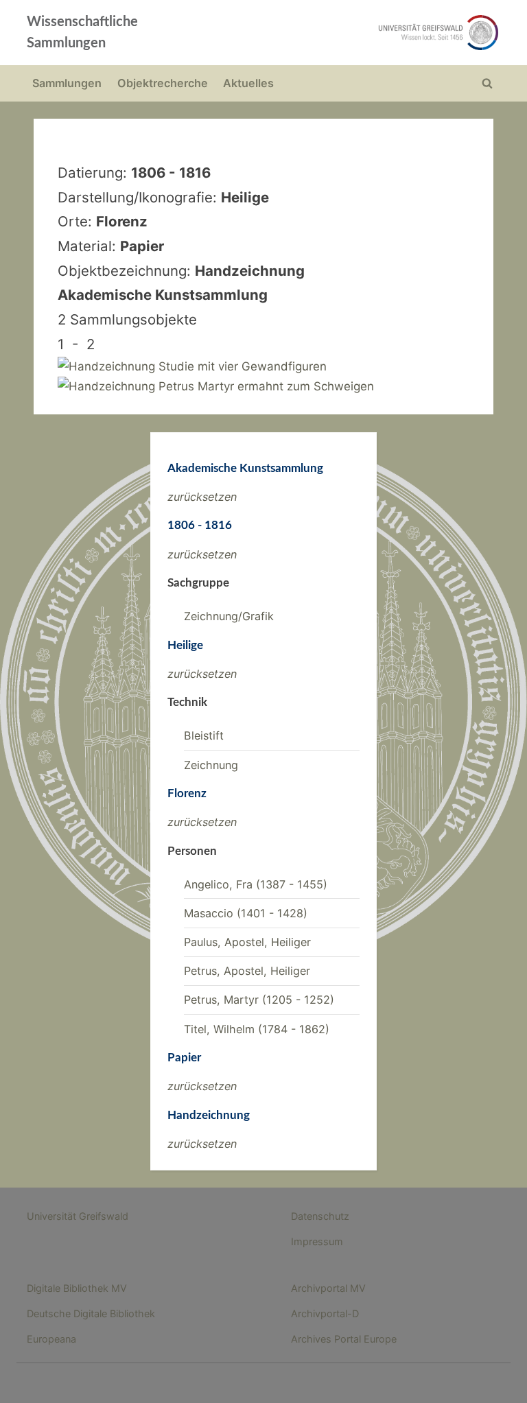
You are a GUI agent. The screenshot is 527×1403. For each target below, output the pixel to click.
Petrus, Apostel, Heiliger (247, 971)
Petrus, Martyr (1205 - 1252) (259, 999)
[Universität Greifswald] (358, 32)
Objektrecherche (162, 83)
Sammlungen (67, 83)
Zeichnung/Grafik (229, 616)
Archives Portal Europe (344, 1339)
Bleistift (204, 735)
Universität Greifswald (77, 1216)
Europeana (51, 1339)
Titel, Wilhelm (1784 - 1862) (256, 1029)
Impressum (317, 1241)
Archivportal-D (325, 1313)
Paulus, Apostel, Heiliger (247, 942)
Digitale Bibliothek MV (77, 1288)
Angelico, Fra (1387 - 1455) (255, 884)
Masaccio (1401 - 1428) (245, 913)
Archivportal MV (328, 1288)
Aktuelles (248, 83)
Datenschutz (320, 1216)
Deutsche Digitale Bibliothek (91, 1313)
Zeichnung (211, 765)
